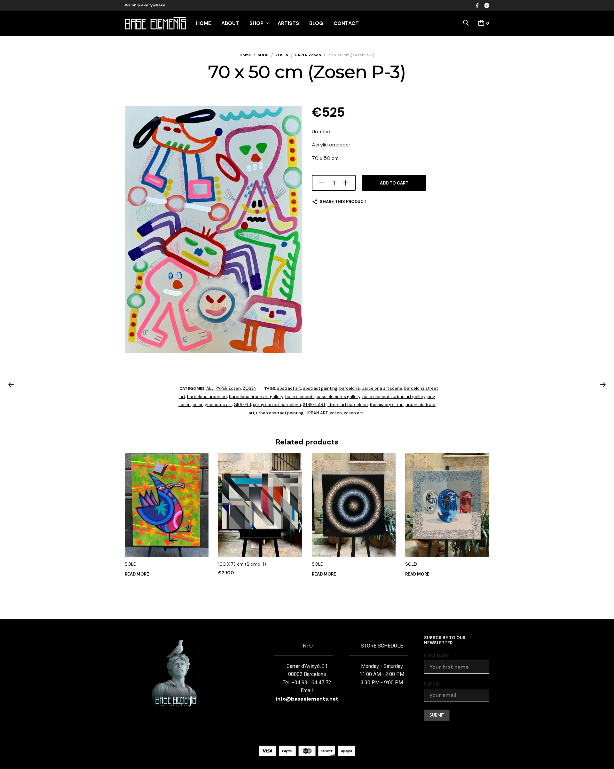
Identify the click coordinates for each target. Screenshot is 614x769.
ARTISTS (288, 23)
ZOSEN (281, 55)
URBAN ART (316, 413)
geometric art (218, 404)
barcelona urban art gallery (256, 396)
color (198, 404)
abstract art (289, 388)
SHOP (256, 23)
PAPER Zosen (308, 55)
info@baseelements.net (307, 698)
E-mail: (432, 684)
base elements (300, 396)
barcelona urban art (207, 396)
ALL (210, 388)
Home (245, 55)
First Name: (437, 656)
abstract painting (320, 388)
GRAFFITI (242, 404)
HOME (203, 23)
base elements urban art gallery (394, 396)
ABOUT (230, 23)
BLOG (316, 23)
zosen (336, 413)
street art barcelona (347, 404)
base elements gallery (338, 396)
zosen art (353, 413)
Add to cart (394, 183)
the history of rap (387, 404)
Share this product (343, 201)
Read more (137, 574)
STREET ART (314, 404)
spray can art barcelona (277, 404)
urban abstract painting (279, 413)
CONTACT (346, 23)
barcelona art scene (382, 388)
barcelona (349, 388)
